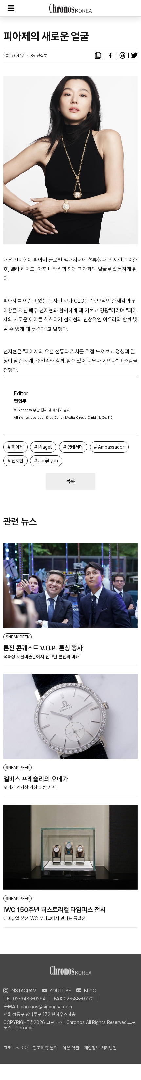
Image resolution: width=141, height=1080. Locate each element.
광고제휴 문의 (45, 1047)
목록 (70, 481)
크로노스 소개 (15, 1047)
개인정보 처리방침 (100, 1047)
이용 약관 (70, 1047)
